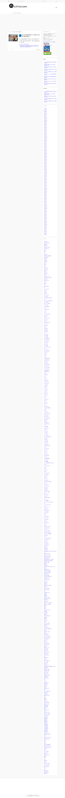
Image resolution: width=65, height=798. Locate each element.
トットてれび (45, 432)
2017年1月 (45, 186)
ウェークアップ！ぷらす (47, 313)
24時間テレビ (45, 244)
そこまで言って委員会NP (47, 407)
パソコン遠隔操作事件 (47, 458)
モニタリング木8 (46, 519)
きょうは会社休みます (47, 338)
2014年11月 (45, 224)
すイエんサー (45, 393)
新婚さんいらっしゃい (47, 647)
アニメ (45, 299)
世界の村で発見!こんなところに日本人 (49, 559)
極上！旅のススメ (46, 673)
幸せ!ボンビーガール (46, 624)
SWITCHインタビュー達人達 (47, 277)
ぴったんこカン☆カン (47, 465)
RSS (45, 59)
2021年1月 (45, 117)
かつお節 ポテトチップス (23, 45)
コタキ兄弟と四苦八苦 (47, 358)
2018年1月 (45, 169)
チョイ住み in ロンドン (47, 423)
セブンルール (45, 403)
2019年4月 (45, 147)
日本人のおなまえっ (46, 654)
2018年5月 (45, 163)
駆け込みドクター (46, 770)
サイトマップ (44, 1)
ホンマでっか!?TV (46, 494)
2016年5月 (45, 198)
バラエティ (45, 464)
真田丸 (45, 708)
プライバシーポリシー (21, 1)
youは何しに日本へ (46, 286)
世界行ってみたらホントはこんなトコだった (49, 566)
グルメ (45, 348)
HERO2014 (45, 258)
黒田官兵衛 (45, 773)
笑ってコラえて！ (46, 715)
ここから (45, 355)
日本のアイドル (46, 653)
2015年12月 (45, 205)
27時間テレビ (45, 245)
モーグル (45, 513)
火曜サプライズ (46, 692)
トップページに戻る (11, 49)
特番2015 (45, 699)
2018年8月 (45, 159)
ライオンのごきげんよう (47, 526)
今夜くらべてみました (47, 579)
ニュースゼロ (45, 449)
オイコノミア (45, 319)
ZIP (44, 287)
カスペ (45, 332)
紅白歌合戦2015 (46, 725)
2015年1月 (45, 221)
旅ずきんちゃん (46, 650)
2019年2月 (45, 150)
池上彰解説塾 (45, 683)
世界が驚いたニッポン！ (47, 553)
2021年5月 (45, 111)
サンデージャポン (46, 380)
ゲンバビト (45, 354)
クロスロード (45, 352)
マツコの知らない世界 (47, 497)
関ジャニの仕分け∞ (46, 766)
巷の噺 (45, 621)
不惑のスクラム (46, 549)
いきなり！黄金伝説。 (47, 306)
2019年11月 (45, 137)
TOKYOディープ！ (46, 280)
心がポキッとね (46, 627)
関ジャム (45, 767)
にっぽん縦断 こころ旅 (47, 445)
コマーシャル (45, 361)
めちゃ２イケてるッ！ (47, 510)
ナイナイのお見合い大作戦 (47, 436)
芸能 (44, 741)
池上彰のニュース (46, 682)
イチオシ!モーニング (46, 309)
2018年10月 (45, 156)
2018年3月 (45, 166)
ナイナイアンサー (46, 435)
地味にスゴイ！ (46, 601)
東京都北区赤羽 (46, 667)
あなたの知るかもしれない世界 (48, 297)
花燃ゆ (45, 740)
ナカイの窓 (45, 438)
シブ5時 (45, 387)
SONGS (45, 274)
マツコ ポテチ (35, 45)
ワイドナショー (46, 542)
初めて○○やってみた (46, 589)
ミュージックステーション (47, 504)
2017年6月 (45, 179)
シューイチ (45, 390)
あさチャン (45, 293)
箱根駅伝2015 (45, 718)
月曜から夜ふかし (46, 657)
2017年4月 (45, 182)
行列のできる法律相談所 (47, 744)
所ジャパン (45, 640)
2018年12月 (45, 153)
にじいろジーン (46, 442)
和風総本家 (45, 595)
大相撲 (45, 608)
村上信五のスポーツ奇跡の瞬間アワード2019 (49, 666)
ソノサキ (45, 409)
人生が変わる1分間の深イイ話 (48, 576)
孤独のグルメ (45, 614)
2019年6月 (45, 144)
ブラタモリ (45, 477)
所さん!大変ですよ (46, 634)
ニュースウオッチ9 (46, 448)
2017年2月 (45, 185)
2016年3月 (45, 201)
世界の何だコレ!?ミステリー (47, 556)
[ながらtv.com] (18, 6)
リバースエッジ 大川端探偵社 (47, 533)
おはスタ (45, 326)
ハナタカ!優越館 (46, 461)
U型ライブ (45, 283)
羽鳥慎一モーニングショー (47, 734)
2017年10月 (45, 173)
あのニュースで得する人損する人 (48, 300)
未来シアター (45, 663)
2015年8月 (45, 211)
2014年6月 (45, 231)
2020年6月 (45, 127)
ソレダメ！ (45, 410)
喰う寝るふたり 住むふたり (47, 598)
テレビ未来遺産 (46, 426)
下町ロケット (45, 546)
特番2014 (45, 698)
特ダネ (45, 696)
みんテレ (45, 506)
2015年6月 (45, 214)
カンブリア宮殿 (46, 335)
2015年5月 (45, 215)
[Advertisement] (32, 22)
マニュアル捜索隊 (46, 500)
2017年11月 (45, 172)
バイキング (45, 452)
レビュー (45, 536)
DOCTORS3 (45, 254)
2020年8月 (45, 124)
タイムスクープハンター (47, 413)
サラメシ (45, 377)
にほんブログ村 (45, 42)
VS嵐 (44, 284)
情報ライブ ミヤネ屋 (46, 631)
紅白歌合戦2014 (46, 724)
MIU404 (45, 264)
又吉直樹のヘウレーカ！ (47, 592)
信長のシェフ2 (46, 582)
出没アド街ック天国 (46, 588)
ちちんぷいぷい (46, 419)
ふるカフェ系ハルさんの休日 (47, 481)
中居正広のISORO (46, 569)
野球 (44, 757)
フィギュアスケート (46, 474)
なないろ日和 (45, 439)
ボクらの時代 (45, 490)
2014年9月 (45, 227)
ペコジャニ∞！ (46, 487)
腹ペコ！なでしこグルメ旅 (47, 737)
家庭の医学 (45, 618)
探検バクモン (45, 641)
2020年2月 (45, 133)
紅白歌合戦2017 (46, 728)
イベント (45, 312)
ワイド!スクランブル (46, 539)
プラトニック (45, 478)
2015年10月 (45, 208)
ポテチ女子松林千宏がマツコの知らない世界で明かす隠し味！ (30, 35)
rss (56, 7)
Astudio (45, 251)
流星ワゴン (45, 686)
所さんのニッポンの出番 (47, 637)
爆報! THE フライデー (47, 695)
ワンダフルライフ (46, 545)
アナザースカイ (46, 296)
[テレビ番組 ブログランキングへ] (46, 44)
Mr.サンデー (45, 267)
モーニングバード (46, 517)
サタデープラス (46, 374)
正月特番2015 (45, 676)
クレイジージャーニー (47, 351)
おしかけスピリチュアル (47, 322)
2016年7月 (45, 195)
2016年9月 (45, 192)
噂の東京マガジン (46, 599)
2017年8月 (45, 176)
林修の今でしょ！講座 (47, 669)
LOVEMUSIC (45, 261)
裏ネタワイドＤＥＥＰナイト (47, 747)
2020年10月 (45, 121)
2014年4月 (45, 234)
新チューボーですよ (46, 644)
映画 (44, 656)
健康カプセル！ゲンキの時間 (47, 585)
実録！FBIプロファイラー (47, 615)
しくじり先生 (45, 384)
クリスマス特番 (46, 345)
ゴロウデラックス (46, 365)
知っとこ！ (45, 711)
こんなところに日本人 (47, 367)
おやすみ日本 (45, 329)
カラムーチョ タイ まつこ (30, 45)
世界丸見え (45, 563)
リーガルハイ (45, 529)
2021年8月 (45, 108)
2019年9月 (45, 140)
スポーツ (45, 397)
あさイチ (45, 290)
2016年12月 (45, 188)
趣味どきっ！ (45, 753)
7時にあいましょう (46, 248)
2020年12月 (45, 118)
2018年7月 (45, 160)
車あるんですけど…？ (47, 754)
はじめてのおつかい (46, 455)
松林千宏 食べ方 (29, 46)
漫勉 (44, 689)
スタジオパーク (46, 394)
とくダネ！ (45, 429)
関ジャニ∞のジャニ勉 (46, 763)
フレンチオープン (46, 484)
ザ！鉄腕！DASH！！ (46, 371)
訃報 (44, 750)
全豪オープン (45, 586)
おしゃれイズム (46, 325)
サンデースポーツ (46, 381)
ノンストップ (45, 451)
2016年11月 (45, 189)
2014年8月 (45, 228)
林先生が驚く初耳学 (46, 670)
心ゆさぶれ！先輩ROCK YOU (47, 628)
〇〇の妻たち (45, 241)
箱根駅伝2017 (45, 721)
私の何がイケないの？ (47, 712)
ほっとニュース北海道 (47, 491)
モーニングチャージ (46, 516)
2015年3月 (45, 218)
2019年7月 (45, 143)
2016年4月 (45, 199)
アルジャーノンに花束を (47, 303)
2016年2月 (45, 202)
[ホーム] (8, 1)
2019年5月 (45, 146)
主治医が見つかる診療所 (47, 572)
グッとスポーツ (46, 342)
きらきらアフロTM (46, 339)
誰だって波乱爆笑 (46, 751)
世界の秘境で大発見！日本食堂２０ (48, 560)
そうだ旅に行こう (46, 406)
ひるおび (45, 468)
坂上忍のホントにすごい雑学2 (48, 602)
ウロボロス (45, 316)
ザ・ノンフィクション (47, 368)
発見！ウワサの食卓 (46, 702)
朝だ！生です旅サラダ (47, 660)
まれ (44, 503)
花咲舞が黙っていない (47, 738)
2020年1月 (45, 134)
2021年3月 (45, 114)
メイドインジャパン (46, 507)
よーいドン (45, 523)
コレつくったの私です (47, 364)
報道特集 (45, 605)
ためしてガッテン (46, 416)
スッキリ (45, 396)
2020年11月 (45, 120)
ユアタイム (45, 520)
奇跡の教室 (45, 611)
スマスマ (45, 400)
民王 (44, 679)
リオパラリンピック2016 (47, 532)
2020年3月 (45, 131)
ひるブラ (45, 471)
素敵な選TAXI (45, 731)
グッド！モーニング (46, 341)
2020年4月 (45, 130)
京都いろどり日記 (46, 573)
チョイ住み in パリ (46, 422)
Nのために (45, 271)
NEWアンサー (46, 270)
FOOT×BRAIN (46, 257)
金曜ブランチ (45, 760)
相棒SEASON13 (46, 705)
